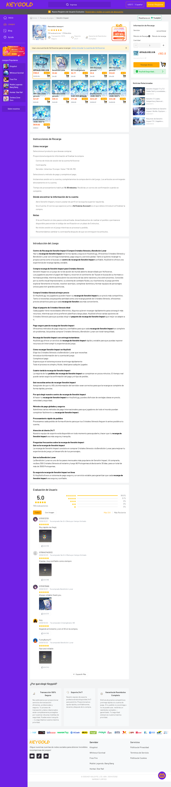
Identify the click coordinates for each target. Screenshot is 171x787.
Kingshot (94, 747)
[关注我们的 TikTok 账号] (39, 756)
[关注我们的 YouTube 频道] (32, 756)
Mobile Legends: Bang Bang (102, 763)
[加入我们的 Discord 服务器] (46, 756)
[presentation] (14, 24)
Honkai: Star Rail (97, 769)
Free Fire (94, 758)
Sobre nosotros (14, 109)
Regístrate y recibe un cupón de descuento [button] (104, 11)
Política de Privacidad (139, 747)
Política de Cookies (138, 758)
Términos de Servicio (139, 752)
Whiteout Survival (97, 752)
